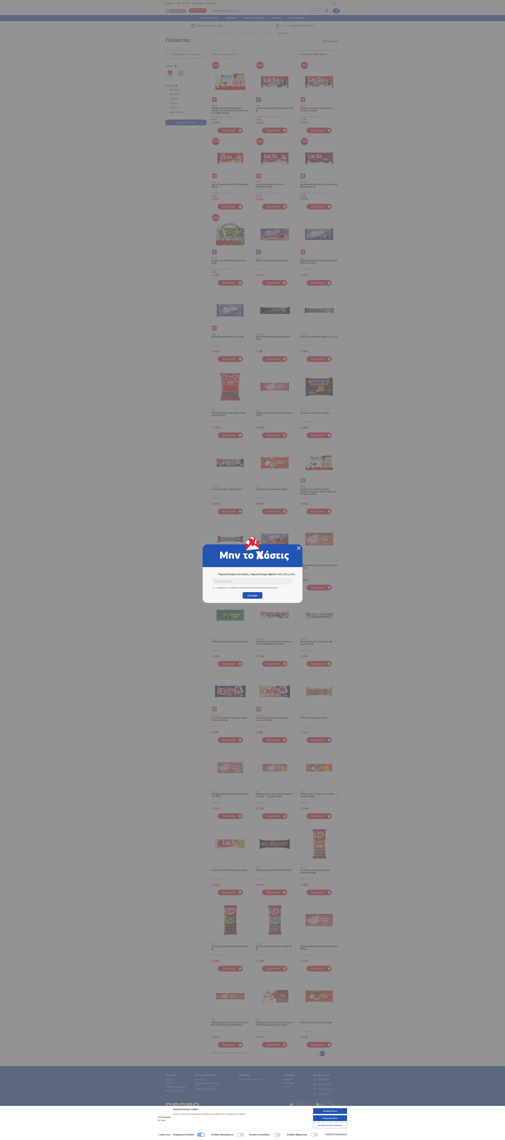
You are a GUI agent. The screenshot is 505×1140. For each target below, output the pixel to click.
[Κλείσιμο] (299, 548)
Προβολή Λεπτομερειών (336, 1134)
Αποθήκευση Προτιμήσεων (330, 1125)
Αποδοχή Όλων (330, 1111)
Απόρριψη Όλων (330, 1118)
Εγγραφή (252, 595)
